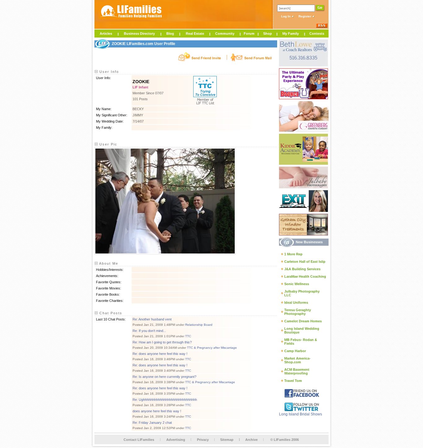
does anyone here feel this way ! (157, 411)
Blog (170, 33)
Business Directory (139, 33)
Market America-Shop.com (297, 360)
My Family (290, 33)
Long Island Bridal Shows (300, 414)
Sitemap (226, 439)
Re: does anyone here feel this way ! (160, 354)
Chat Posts (110, 313)
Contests (316, 33)
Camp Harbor (295, 351)
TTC (188, 336)
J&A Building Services (302, 269)
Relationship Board (198, 324)
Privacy (203, 439)
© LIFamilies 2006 (284, 439)
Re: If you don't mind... (149, 331)
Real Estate (195, 33)
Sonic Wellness (296, 284)
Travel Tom (293, 381)
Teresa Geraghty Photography (297, 312)
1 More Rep (293, 254)
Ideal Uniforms (296, 302)
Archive (251, 439)
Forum (249, 33)
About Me (108, 263)
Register (305, 16)
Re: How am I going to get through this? (162, 342)
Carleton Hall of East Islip (304, 261)
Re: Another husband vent (152, 319)
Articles (106, 33)
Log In (286, 16)
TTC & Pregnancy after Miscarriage (212, 347)
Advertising (175, 439)
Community (224, 33)
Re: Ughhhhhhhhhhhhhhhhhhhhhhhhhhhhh (165, 399)
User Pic (107, 144)
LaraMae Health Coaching (305, 276)
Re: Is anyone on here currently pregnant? (164, 377)
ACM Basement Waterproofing (296, 371)
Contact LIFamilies (139, 439)
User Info (108, 72)
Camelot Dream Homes (303, 321)
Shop (267, 33)
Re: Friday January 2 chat (152, 422)
